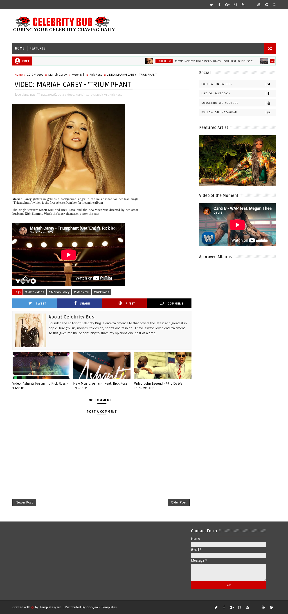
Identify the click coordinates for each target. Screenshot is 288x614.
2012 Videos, (66, 95)
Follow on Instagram (219, 112)
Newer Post (24, 502)
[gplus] (227, 4)
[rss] (243, 4)
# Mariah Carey (59, 292)
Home (19, 48)
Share (85, 303)
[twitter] (211, 4)
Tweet (41, 303)
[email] (251, 4)
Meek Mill (78, 74)
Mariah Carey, (85, 95)
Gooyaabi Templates (101, 607)
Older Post (179, 502)
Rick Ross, (116, 95)
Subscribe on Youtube (219, 102)
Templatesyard (50, 607)
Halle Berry (151, 61)
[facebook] (219, 4)
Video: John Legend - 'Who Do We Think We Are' (158, 385)
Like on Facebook (215, 93)
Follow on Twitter (217, 84)
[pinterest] (266, 4)
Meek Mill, (102, 95)
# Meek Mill (81, 292)
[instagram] (235, 4)
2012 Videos (35, 74)
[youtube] (258, 4)
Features (38, 48)
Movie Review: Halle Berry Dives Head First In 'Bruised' (201, 61)
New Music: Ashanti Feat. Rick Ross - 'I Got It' (100, 385)
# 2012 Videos (34, 292)
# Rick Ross (101, 292)
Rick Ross (96, 74)
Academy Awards (268, 61)
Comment (175, 303)
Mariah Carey (57, 74)
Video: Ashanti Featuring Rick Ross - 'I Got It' (40, 385)
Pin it (130, 303)
